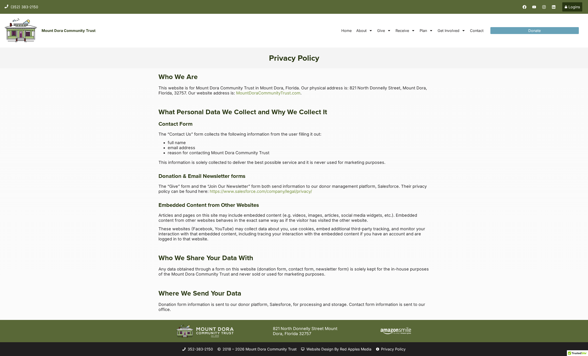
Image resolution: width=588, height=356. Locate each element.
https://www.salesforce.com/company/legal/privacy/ (261, 191)
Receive (402, 30)
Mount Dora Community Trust (69, 30)
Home (346, 30)
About (361, 30)
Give (381, 30)
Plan (423, 30)
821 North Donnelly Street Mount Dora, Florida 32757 (305, 331)
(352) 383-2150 (24, 7)
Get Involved (448, 30)
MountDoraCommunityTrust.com (268, 93)
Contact (476, 30)
